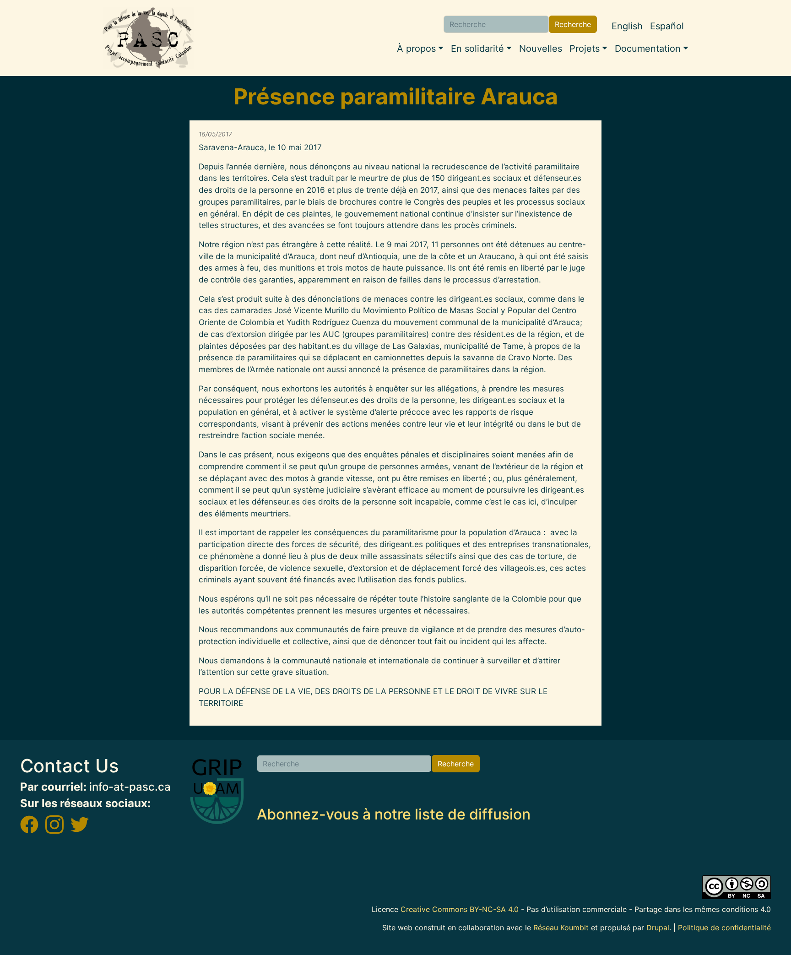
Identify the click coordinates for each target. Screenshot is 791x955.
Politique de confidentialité (724, 927)
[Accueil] (148, 38)
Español (667, 26)
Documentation (648, 48)
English (627, 26)
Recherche (573, 24)
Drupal (657, 927)
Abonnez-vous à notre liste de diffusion (394, 814)
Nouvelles (540, 48)
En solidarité (477, 48)
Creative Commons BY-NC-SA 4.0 (460, 909)
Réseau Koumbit (561, 927)
